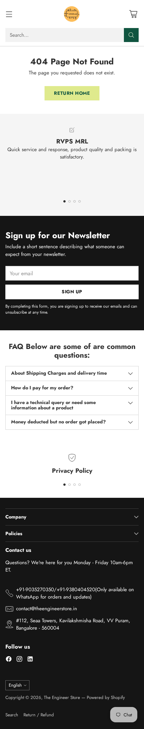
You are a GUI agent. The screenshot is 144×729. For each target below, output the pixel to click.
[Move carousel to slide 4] (79, 201)
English (15, 685)
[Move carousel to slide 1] (64, 201)
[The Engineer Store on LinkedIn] (30, 660)
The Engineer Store (62, 697)
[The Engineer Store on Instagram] (19, 660)
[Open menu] (9, 14)
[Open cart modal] (133, 14)
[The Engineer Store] (72, 14)
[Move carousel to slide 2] (69, 201)
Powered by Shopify (106, 697)
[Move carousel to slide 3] (74, 201)
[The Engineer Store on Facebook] (9, 660)
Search (11, 715)
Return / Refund (38, 715)
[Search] (131, 35)
